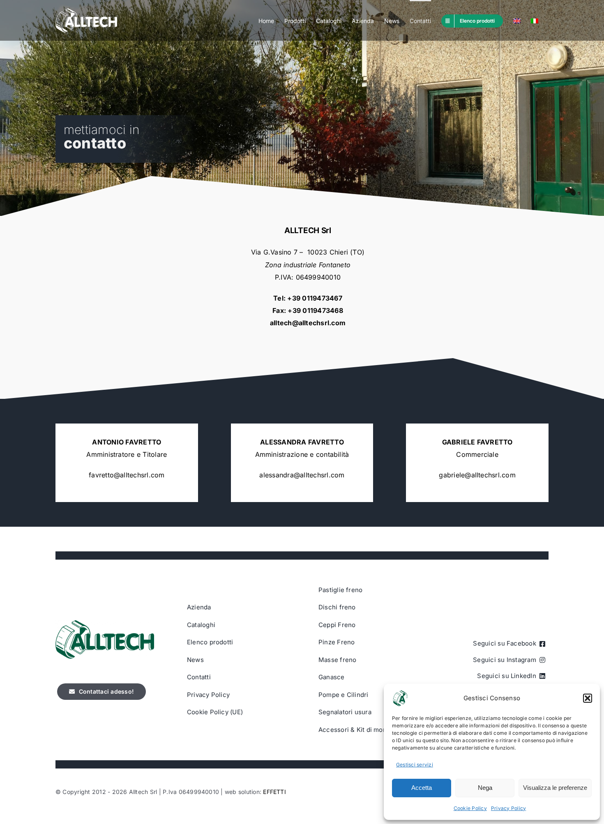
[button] (587, 698)
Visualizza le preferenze (555, 787)
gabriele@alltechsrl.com (477, 475)
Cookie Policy (470, 808)
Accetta (421, 787)
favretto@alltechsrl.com (127, 475)
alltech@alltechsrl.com (308, 323)
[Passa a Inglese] (517, 20)
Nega (485, 787)
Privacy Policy (508, 808)
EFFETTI (274, 791)
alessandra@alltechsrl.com (301, 475)
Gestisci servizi (414, 765)
